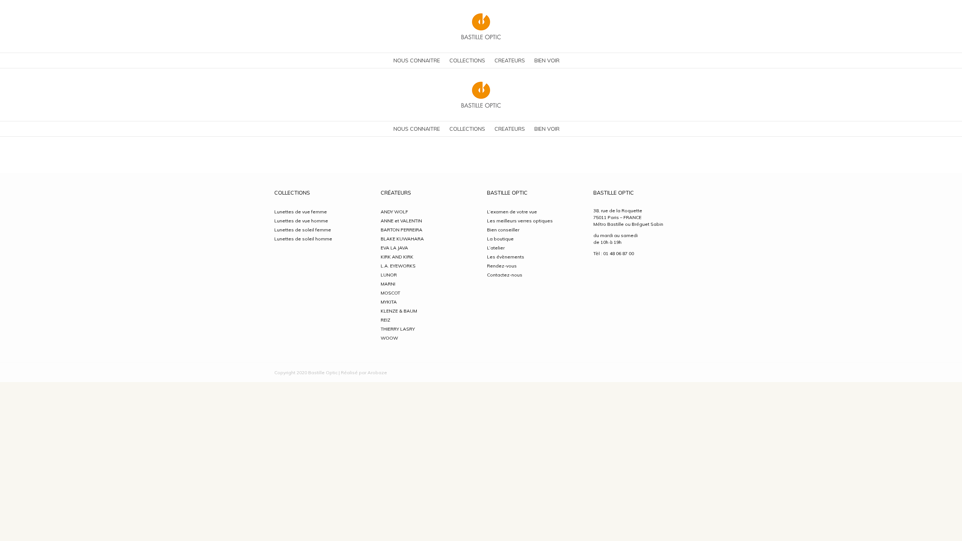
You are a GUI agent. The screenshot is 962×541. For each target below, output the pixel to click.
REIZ (385, 320)
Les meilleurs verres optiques (520, 221)
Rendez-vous (502, 266)
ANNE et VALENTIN (401, 221)
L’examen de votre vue (512, 212)
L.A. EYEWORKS (398, 266)
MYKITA (389, 302)
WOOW (389, 338)
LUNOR (389, 275)
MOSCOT (390, 293)
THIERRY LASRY (398, 329)
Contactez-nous (504, 275)
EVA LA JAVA (394, 248)
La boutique (500, 239)
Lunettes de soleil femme (302, 230)
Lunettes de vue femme (300, 212)
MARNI (388, 284)
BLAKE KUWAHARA (402, 239)
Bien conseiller (503, 230)
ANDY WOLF (394, 212)
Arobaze (377, 372)
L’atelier (496, 248)
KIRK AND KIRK (397, 257)
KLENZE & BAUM (399, 311)
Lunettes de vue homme (301, 221)
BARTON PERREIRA (401, 230)
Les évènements (505, 257)
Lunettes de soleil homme (303, 239)
